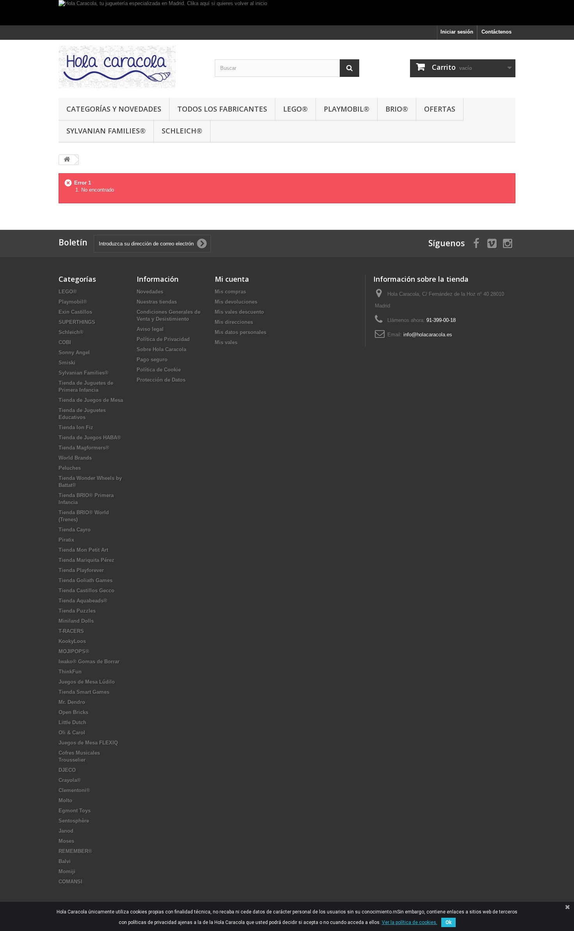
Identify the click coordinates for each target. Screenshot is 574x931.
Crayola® (70, 780)
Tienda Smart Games (84, 692)
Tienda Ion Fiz (76, 427)
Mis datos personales (240, 332)
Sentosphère (74, 821)
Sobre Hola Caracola (161, 349)
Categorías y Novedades (113, 109)
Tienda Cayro (75, 530)
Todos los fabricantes (222, 109)
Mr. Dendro (72, 702)
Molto (65, 800)
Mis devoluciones (236, 302)
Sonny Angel (74, 352)
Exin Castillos (75, 312)
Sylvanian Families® (106, 130)
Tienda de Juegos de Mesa (91, 400)
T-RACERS (71, 631)
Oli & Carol (72, 733)
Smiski (67, 363)
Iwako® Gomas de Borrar (89, 661)
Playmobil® (346, 109)
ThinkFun (70, 672)
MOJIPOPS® (74, 651)
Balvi (65, 861)
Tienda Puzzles (77, 611)
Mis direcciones (234, 322)
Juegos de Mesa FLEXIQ (88, 743)
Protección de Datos (161, 380)
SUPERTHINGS (77, 322)
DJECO (67, 770)
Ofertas (439, 109)
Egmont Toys (75, 811)
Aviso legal (150, 329)
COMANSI (70, 882)
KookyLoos (72, 641)
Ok (448, 922)
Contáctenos (496, 32)
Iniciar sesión (456, 32)
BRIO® (396, 109)
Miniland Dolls (76, 621)
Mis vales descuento (239, 312)
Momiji (67, 871)
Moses (66, 841)
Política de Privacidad (163, 339)
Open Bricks (73, 712)
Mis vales (226, 342)
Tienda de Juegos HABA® (90, 438)
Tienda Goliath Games (85, 580)
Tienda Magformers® (84, 448)
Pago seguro (152, 359)
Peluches (70, 468)
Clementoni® (74, 790)
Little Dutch (72, 722)
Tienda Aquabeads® (83, 601)
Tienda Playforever (81, 570)
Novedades (150, 292)
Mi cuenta (232, 279)
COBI (65, 342)
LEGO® (295, 109)
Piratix (66, 540)
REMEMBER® (75, 851)
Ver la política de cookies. (409, 922)
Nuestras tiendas (157, 302)
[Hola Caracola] (131, 67)
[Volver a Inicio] (66, 160)
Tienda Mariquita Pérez (86, 560)
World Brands (75, 458)
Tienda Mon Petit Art (83, 550)
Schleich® (182, 130)
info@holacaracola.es (427, 335)
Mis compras (230, 292)
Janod (66, 831)
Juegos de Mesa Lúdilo (87, 682)
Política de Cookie (159, 370)
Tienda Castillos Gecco (86, 590)
